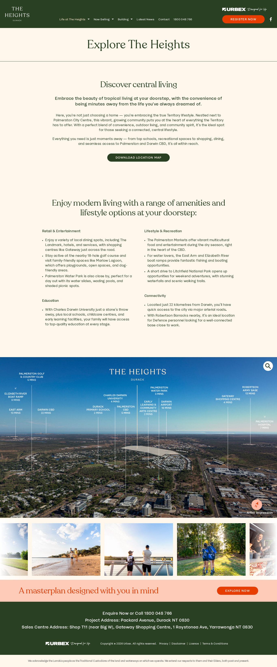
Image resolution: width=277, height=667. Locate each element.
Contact (164, 19)
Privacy (163, 643)
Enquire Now (116, 613)
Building (123, 19)
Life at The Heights (72, 19)
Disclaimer (178, 643)
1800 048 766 (183, 19)
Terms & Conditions (215, 643)
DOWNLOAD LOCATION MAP (139, 158)
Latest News (145, 19)
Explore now (237, 591)
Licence (194, 643)
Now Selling (102, 19)
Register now (243, 19)
